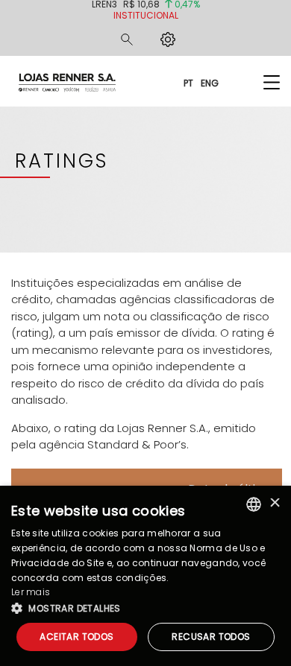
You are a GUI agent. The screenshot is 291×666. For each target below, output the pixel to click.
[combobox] (253, 504)
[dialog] (145, 576)
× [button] (274, 504)
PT (188, 82)
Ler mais (30, 592)
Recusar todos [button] (211, 636)
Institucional (145, 15)
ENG (210, 82)
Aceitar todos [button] (76, 636)
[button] (145, 608)
